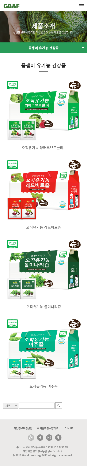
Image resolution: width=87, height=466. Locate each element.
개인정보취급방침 (23, 428)
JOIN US (68, 428)
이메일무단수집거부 (47, 428)
